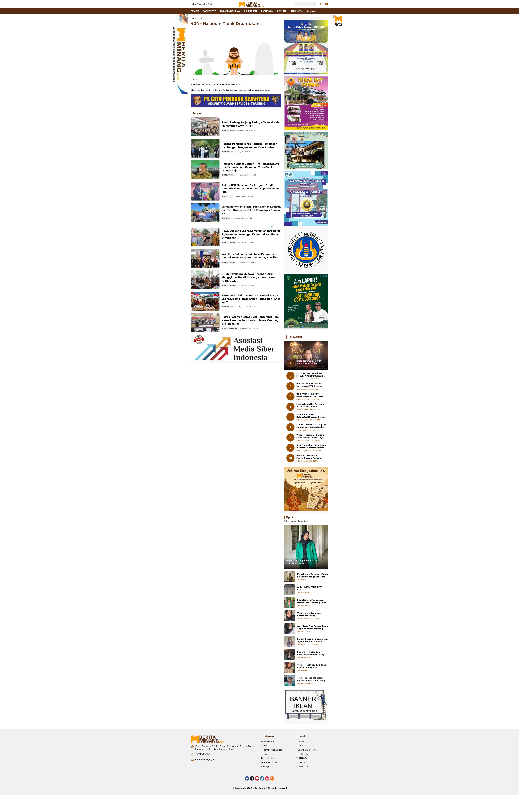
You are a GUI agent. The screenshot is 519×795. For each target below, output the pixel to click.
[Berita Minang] (252, 4)
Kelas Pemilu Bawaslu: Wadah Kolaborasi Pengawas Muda (312, 575)
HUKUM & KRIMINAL (230, 328)
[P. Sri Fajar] (289, 589)
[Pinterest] (257, 778)
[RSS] (272, 778)
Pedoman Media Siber (271, 750)
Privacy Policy (267, 758)
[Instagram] (267, 778)
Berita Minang (258, 788)
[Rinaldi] (289, 576)
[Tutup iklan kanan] (333, 16)
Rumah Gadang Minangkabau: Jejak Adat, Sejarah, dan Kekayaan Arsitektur (312, 640)
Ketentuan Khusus (269, 762)
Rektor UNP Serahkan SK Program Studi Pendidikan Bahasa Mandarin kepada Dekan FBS (250, 188)
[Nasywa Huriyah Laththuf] (289, 615)
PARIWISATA (302, 745)
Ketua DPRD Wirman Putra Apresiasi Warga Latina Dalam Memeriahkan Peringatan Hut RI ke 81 (251, 299)
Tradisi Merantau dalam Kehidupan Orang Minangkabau (309, 614)
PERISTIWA (226, 218)
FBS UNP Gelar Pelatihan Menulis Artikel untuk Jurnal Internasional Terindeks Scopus (310, 374)
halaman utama (261, 90)
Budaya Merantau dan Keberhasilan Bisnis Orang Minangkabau (310, 653)
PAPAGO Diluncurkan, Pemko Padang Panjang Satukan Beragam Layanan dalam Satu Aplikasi (310, 457)
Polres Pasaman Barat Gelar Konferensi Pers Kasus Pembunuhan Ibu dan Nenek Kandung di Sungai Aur (250, 320)
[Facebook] (247, 778)
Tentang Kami (267, 741)
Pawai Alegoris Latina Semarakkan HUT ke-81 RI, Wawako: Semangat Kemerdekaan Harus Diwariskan (251, 234)
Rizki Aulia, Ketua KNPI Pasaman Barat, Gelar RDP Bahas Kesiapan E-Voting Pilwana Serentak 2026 (309, 395)
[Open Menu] (326, 4)
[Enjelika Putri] (289, 667)
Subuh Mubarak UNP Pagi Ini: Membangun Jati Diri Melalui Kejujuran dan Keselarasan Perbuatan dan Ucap (311, 426)
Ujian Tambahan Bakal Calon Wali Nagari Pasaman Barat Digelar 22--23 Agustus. (311, 446)
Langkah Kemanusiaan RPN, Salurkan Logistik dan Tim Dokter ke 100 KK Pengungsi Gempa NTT (251, 210)
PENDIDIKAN (227, 197)
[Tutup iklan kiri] (186, 16)
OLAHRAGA (301, 758)
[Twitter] (252, 778)
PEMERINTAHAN (228, 130)
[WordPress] (262, 778)
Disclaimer (266, 754)
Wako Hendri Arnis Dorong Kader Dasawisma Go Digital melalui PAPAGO (310, 436)
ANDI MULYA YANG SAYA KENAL (309, 588)
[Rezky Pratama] (289, 654)
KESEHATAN (302, 766)
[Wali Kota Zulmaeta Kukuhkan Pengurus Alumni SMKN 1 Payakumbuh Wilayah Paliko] (205, 258)
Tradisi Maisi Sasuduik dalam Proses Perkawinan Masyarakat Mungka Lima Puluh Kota (312, 666)
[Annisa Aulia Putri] (289, 628)
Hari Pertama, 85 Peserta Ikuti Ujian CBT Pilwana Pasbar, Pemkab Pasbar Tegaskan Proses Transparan (309, 385)
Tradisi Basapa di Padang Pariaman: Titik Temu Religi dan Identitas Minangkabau (311, 679)
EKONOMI (301, 762)
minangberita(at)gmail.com (208, 759)
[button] (313, 4)
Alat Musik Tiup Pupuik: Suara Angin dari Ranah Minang (312, 627)
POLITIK (300, 741)
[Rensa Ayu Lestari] (289, 602)
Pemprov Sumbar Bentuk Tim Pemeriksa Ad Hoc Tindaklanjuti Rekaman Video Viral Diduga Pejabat (250, 167)
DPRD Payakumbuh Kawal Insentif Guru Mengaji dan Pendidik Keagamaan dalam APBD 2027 (248, 277)
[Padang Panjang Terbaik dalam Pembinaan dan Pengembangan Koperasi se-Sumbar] (205, 148)
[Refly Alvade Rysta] (289, 680)
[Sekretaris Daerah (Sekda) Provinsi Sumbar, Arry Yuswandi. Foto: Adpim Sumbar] (205, 169)
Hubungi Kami (268, 766)
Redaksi (264, 745)
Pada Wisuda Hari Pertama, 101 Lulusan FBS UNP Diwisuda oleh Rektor (310, 405)
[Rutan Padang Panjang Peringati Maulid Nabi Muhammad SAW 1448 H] (205, 126)
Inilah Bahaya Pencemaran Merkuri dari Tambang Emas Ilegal (311, 601)
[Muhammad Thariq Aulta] (289, 641)
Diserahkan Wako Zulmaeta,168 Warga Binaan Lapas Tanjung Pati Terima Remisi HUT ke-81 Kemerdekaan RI (310, 415)
